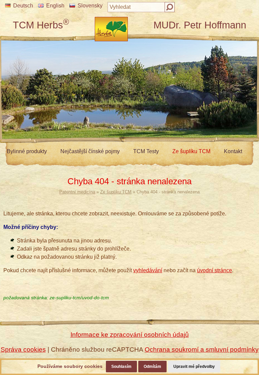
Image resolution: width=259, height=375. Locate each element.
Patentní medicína (77, 191)
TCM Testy (146, 151)
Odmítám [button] (152, 366)
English (55, 5)
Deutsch (23, 5)
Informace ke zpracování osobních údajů (129, 334)
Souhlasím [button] (121, 366)
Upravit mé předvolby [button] (194, 366)
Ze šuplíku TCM (191, 151)
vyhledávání (147, 270)
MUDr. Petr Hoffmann (199, 25)
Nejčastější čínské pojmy (90, 151)
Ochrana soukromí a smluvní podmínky (202, 349)
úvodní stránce (214, 270)
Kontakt (233, 151)
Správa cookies (23, 349)
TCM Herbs (41, 25)
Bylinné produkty (27, 151)
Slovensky (90, 5)
